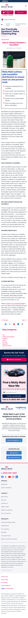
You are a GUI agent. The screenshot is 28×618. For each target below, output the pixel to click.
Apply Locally (5, 506)
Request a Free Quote (8, 12)
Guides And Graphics (8, 337)
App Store (15, 453)
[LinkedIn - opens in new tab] (17, 477)
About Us (3, 500)
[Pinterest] (14, 324)
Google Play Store (15, 457)
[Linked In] (18, 324)
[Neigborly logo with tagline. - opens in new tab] (21, 408)
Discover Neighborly (13, 440)
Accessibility (4, 582)
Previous (5, 320)
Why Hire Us (4, 496)
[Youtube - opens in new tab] (9, 477)
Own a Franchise (6, 513)
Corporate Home (6, 535)
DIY (3, 335)
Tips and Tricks (5, 39)
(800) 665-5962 (18, 399)
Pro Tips (4, 342)
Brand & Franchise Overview (9, 539)
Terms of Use (4, 576)
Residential (4, 484)
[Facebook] (6, 324)
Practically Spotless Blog (8, 522)
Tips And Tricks (6, 345)
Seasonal (5, 344)
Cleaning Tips (5, 525)
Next (23, 320)
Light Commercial (6, 487)
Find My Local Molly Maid (14, 396)
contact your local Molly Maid (15, 303)
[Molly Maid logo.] (7, 408)
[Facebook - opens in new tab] (2, 477)
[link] (22, 324)
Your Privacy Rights (8, 588)
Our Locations (5, 529)
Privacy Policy (4, 579)
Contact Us (4, 503)
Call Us (21, 12)
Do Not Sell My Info (6, 585)
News (4, 340)
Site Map (3, 532)
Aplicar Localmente (6, 510)
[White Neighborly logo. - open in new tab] (5, 1)
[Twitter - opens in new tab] (6, 477)
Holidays (4, 338)
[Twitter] (10, 324)
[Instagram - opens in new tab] (13, 477)
